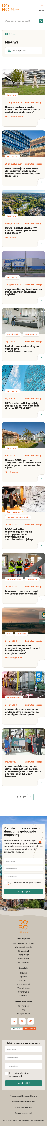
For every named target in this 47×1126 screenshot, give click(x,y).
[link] (30, 797)
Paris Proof (23, 954)
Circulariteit (23, 951)
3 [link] (20, 797)
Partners (23, 980)
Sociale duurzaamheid (23, 943)
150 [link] (24, 797)
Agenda (23, 976)
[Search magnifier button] (41, 21)
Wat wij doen (23, 988)
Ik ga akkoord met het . (25, 884)
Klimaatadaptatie (23, 947)
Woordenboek (23, 984)
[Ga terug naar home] (10, 7)
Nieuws (23, 973)
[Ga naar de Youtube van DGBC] (30, 1021)
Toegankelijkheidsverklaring (23, 1096)
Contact (23, 995)
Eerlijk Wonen (23, 1013)
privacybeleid (35, 882)
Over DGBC (23, 992)
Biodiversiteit (23, 958)
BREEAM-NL (23, 962)
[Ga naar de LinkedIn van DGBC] (14, 1021)
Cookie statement (23, 1113)
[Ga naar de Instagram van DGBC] (22, 1021)
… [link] (22, 797)
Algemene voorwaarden (23, 1101)
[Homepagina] (6, 34)
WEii (23, 1010)
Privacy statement (23, 1107)
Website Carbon (29, 1029)
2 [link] (17, 797)
